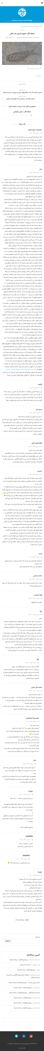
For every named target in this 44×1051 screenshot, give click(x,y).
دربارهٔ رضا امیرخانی (25, 965)
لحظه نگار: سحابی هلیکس (22, 112)
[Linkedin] (23, 1036)
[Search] (2, 3)
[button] (4, 113)
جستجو (38, 937)
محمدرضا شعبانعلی (32, 718)
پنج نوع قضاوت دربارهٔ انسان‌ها (18, 960)
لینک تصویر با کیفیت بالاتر (34, 68)
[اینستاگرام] (31, 1036)
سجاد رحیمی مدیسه (34, 983)
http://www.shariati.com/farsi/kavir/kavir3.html (21, 369)
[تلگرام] (16, 1036)
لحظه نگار (38, 76)
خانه (41, 26)
